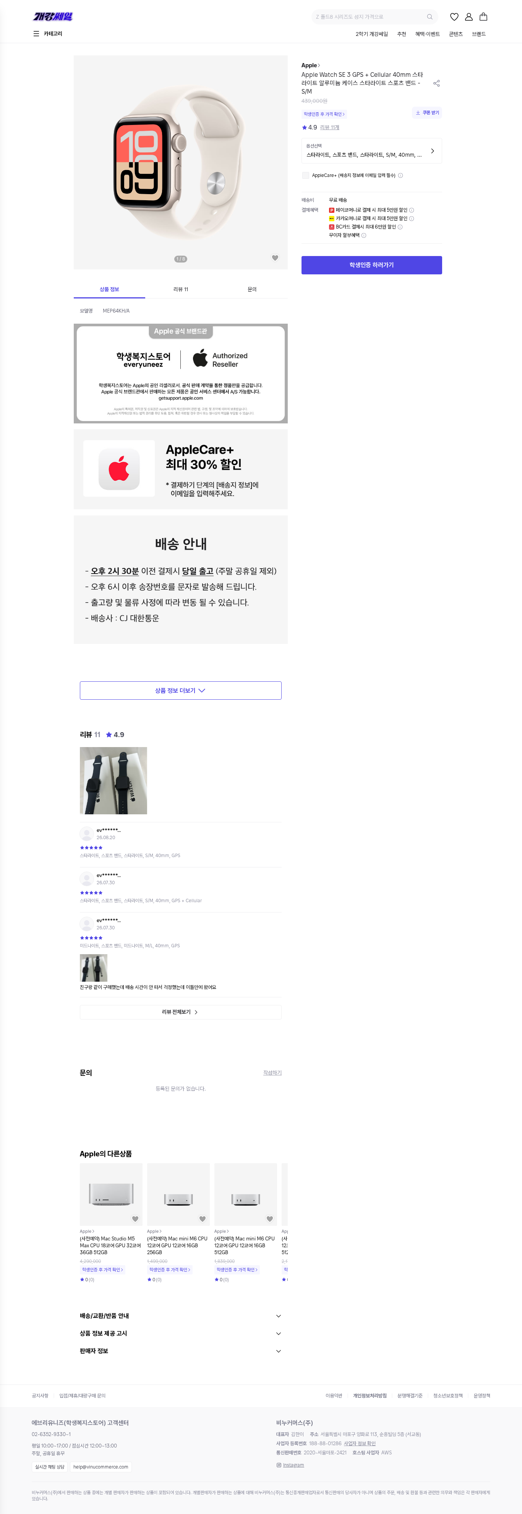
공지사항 (40, 1396)
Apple (309, 65)
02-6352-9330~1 (51, 1434)
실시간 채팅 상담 (49, 1467)
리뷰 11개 (329, 128)
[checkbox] (305, 175)
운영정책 (481, 1396)
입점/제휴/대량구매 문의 (82, 1396)
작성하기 (272, 1073)
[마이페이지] (469, 16)
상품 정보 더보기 (175, 690)
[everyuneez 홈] (79, 17)
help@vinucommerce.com (100, 1467)
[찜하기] (275, 258)
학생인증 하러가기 (372, 265)
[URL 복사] (436, 83)
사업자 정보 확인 (360, 1443)
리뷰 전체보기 (176, 1012)
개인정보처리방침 (370, 1396)
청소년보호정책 (448, 1396)
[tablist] (420, 34)
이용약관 (334, 1396)
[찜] (454, 16)
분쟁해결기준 (410, 1396)
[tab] (371, 34)
